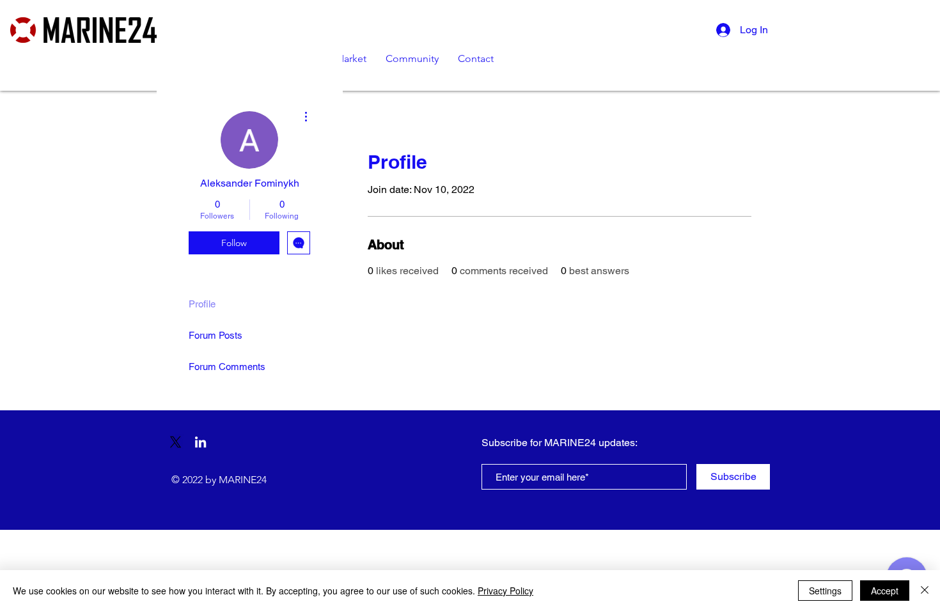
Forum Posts (215, 335)
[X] (176, 442)
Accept (884, 590)
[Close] (924, 590)
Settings (825, 590)
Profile (202, 303)
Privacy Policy (505, 590)
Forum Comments (227, 366)
